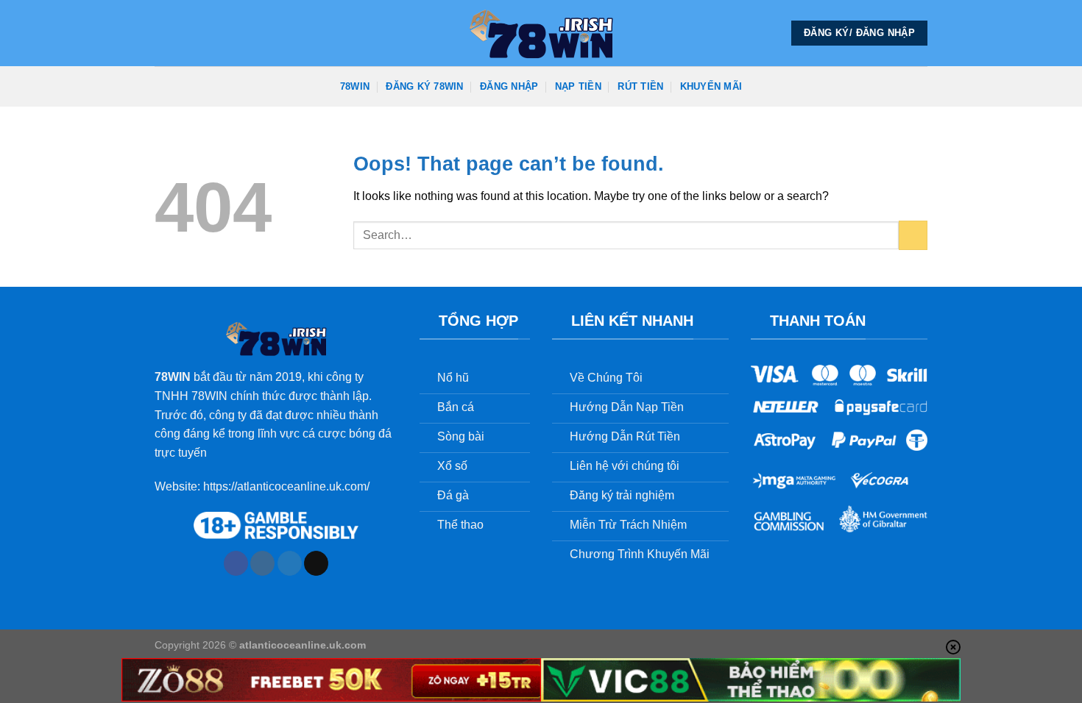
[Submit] (913, 235)
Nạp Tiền (578, 86)
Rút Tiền (640, 86)
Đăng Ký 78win (424, 86)
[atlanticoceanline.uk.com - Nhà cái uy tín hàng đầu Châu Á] (541, 33)
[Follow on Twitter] (289, 563)
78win (354, 86)
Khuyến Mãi (711, 86)
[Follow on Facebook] (236, 563)
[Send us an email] (316, 563)
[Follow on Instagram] (262, 563)
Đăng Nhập (509, 86)
